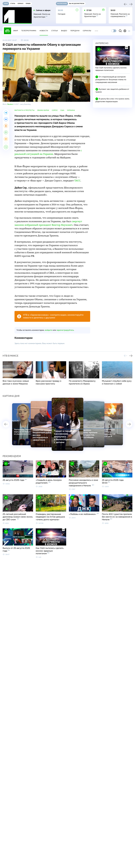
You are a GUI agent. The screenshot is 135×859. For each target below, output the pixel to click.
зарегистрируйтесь (65, 330)
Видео (64, 31)
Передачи (74, 31)
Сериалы (87, 31)
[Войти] (125, 30)
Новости (44, 31)
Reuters (10, 104)
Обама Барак (43, 110)
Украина (71, 110)
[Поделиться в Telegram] (6, 113)
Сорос (55, 110)
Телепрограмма (28, 31)
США (62, 110)
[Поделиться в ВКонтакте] (6, 119)
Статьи (54, 31)
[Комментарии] (6, 147)
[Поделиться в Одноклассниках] (6, 126)
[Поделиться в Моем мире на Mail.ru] (6, 139)
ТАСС (77, 180)
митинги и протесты (25, 110)
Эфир (15, 31)
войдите (48, 330)
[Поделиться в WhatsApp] (6, 132)
